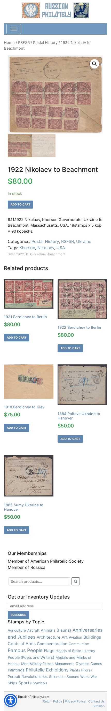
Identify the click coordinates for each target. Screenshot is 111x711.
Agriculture (17, 630)
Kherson (27, 247)
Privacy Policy (75, 701)
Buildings (92, 637)
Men (24, 663)
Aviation (75, 637)
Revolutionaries (34, 676)
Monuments (64, 664)
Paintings (16, 670)
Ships (12, 683)
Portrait (14, 677)
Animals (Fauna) (56, 630)
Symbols (40, 683)
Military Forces (41, 664)
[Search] (76, 581)
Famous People (25, 650)
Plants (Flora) (81, 670)
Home (9, 42)
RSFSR (24, 42)
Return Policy (52, 701)
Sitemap (99, 706)
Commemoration (52, 643)
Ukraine (83, 241)
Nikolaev (45, 247)
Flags (49, 650)
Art (65, 637)
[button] (94, 63)
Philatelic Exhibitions (47, 669)
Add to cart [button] (16, 337)
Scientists (57, 677)
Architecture (48, 637)
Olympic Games (89, 664)
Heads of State (68, 650)
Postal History (45, 42)
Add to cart (20, 204)
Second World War (82, 677)
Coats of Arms (22, 643)
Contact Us (96, 701)
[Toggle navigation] (13, 29)
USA (61, 247)
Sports (24, 682)
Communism (79, 644)
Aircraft (33, 630)
